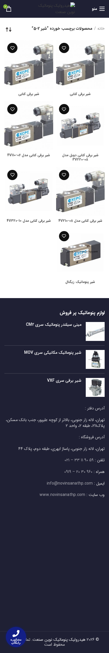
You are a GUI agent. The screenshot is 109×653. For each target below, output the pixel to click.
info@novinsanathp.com (70, 483)
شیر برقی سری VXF (64, 380)
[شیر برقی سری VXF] (95, 387)
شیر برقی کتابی (80, 94)
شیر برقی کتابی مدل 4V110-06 (28, 155)
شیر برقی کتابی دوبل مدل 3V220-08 (80, 157)
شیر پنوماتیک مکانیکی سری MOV (52, 352)
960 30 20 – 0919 (78, 472)
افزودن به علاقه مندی (64, 48)
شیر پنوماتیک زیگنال (80, 282)
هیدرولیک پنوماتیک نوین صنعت (59, 639)
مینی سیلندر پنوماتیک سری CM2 (53, 324)
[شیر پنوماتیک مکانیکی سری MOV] (95, 359)
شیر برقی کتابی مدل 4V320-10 (29, 221)
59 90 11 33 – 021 (79, 460)
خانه (101, 29)
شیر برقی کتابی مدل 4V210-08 (80, 221)
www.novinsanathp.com (62, 495)
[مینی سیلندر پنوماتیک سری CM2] (95, 331)
